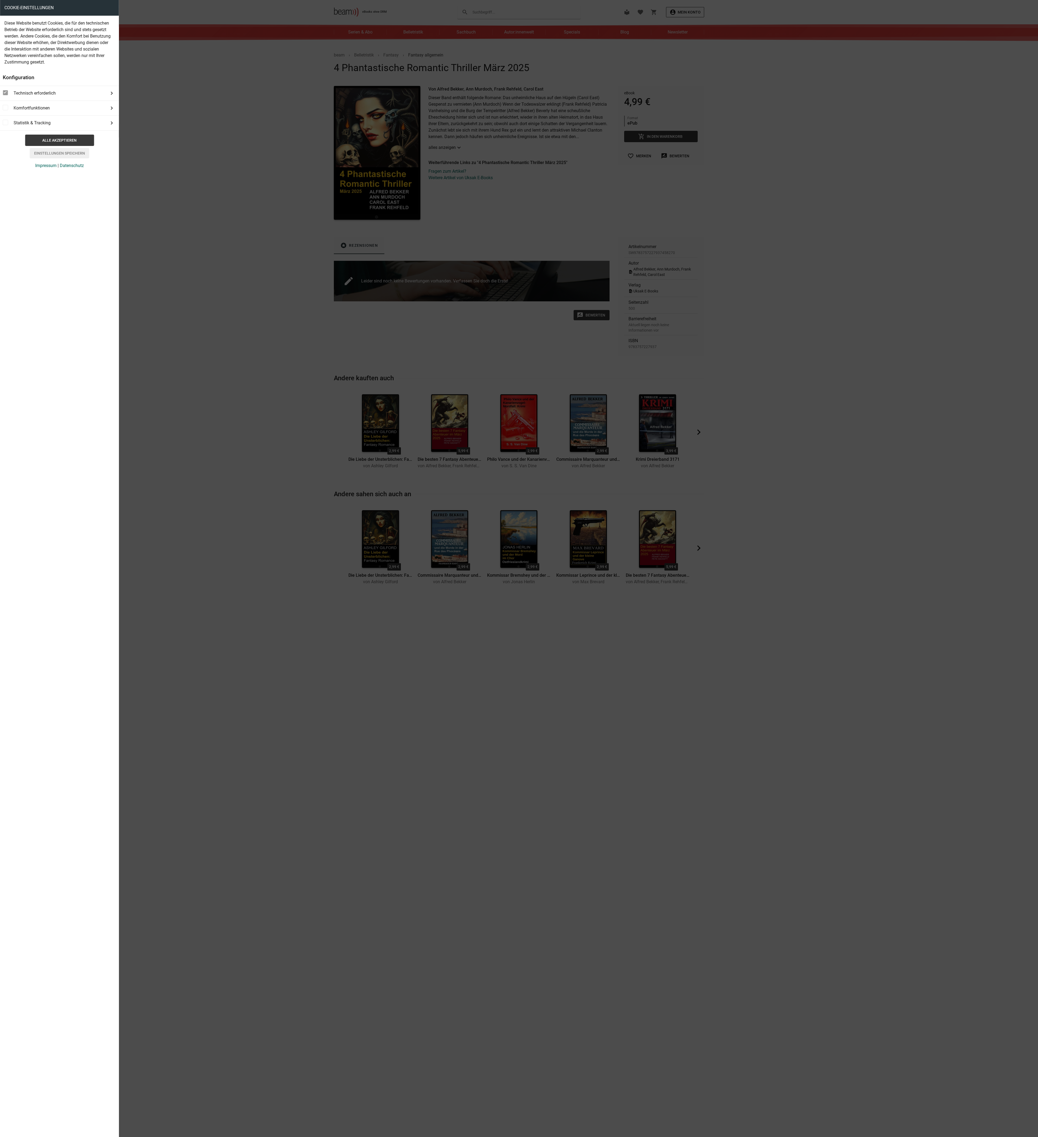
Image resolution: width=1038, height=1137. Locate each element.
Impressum (45, 165)
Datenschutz (72, 165)
